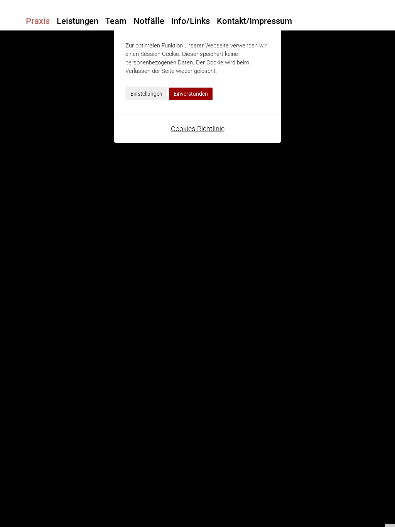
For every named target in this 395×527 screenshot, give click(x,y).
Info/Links (190, 21)
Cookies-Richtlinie (198, 129)
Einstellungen (146, 94)
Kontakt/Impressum (254, 21)
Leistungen (77, 21)
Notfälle (148, 21)
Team (116, 21)
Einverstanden (191, 94)
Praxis (38, 21)
